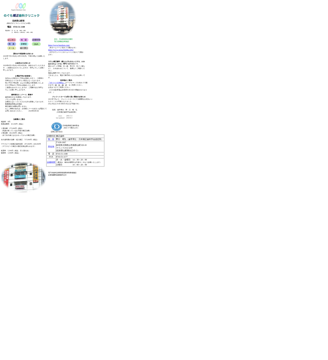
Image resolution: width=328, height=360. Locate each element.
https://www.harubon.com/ (59, 45)
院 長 (51, 139)
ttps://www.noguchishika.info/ (61, 50)
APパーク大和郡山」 (56, 83)
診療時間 (51, 162)
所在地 (51, 146)
